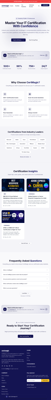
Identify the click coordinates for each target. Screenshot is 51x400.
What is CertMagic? (7, 270)
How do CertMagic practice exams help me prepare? (15, 274)
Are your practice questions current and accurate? (15, 279)
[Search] (39, 6)
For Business (24, 5)
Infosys (18, 147)
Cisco (24, 139)
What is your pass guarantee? (10, 288)
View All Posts (24, 243)
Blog (28, 357)
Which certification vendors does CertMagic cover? (15, 283)
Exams (11, 6)
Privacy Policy (5, 391)
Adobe (16, 139)
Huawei (35, 147)
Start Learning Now (24, 336)
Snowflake (26, 147)
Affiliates (3, 380)
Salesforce (9, 147)
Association (22, 143)
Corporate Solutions (31, 366)
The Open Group (25, 152)
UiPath (42, 147)
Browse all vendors (24, 156)
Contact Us (4, 382)
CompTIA (42, 139)
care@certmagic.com (31, 387)
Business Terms (5, 393)
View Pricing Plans (33, 40)
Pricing (28, 360)
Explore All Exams (17, 40)
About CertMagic (5, 375)
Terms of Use (5, 389)
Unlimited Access (31, 5)
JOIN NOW (45, 5)
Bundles (17, 6)
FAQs (3, 378)
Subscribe (45, 380)
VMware (32, 143)
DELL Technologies (11, 143)
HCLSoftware (33, 139)
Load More (24, 293)
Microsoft (9, 139)
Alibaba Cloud (41, 143)
